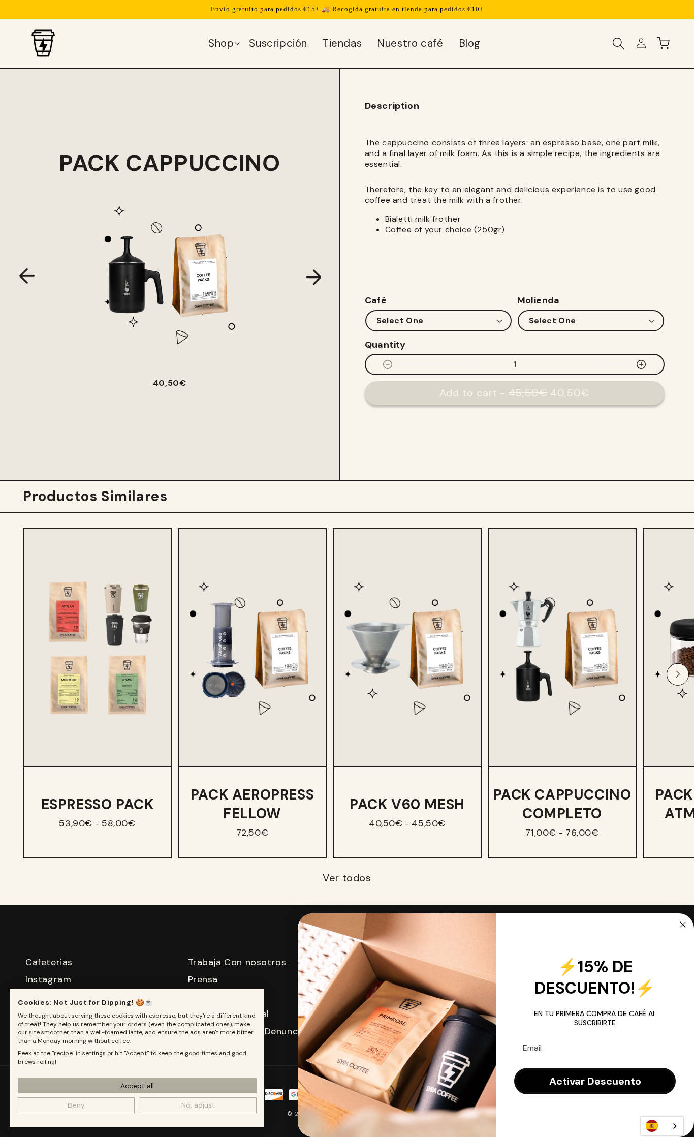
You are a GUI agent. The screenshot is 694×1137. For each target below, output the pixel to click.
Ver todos (347, 877)
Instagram (48, 979)
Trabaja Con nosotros (237, 962)
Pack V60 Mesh (407, 804)
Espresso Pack (97, 804)
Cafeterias (49, 962)
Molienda (538, 300)
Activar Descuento (595, 1081)
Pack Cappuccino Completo (562, 804)
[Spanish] (662, 1126)
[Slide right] (678, 674)
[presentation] (27, 277)
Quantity (385, 345)
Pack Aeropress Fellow (252, 804)
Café (376, 300)
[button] (223, 43)
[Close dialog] (683, 924)
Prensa (203, 979)
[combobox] (662, 1126)
